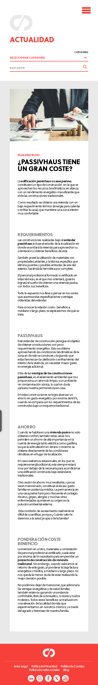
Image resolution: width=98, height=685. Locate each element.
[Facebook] (48, 678)
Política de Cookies (72, 666)
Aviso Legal (21, 666)
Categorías (81, 52)
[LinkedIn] (31, 678)
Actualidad (32, 39)
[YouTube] (65, 678)
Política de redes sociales (44, 670)
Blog (66, 670)
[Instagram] (39, 678)
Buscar (85, 66)
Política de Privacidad (44, 666)
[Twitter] (57, 678)
